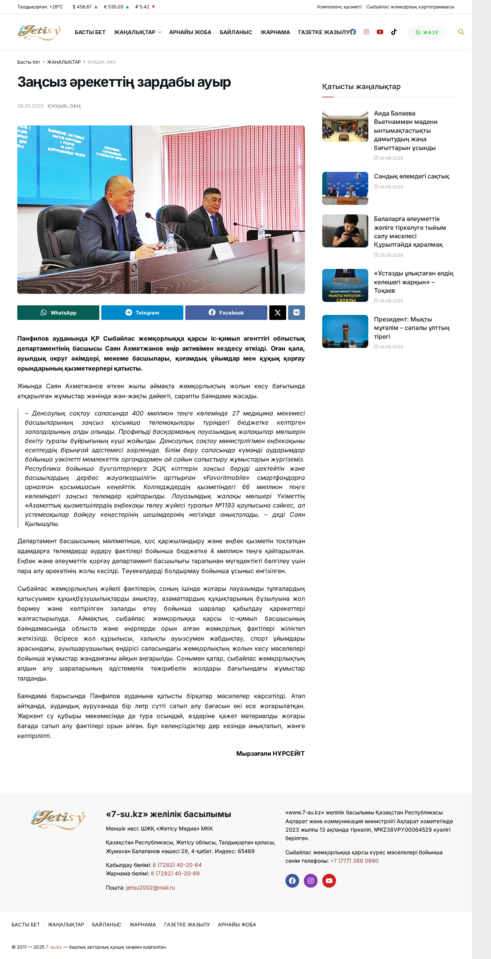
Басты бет (28, 62)
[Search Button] (461, 32)
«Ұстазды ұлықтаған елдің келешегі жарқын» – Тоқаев (413, 281)
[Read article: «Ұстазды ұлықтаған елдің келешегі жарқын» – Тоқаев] (345, 285)
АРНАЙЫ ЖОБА (190, 32)
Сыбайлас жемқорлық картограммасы (410, 7)
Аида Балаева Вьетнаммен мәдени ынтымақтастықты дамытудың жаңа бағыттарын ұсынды (406, 130)
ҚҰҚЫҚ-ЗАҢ (102, 62)
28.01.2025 (30, 106)
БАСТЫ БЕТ (90, 32)
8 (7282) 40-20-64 (177, 865)
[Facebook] (292, 881)
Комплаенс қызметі (339, 7)
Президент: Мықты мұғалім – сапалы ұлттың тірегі (412, 327)
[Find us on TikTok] (394, 32)
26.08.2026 (390, 158)
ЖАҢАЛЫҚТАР (134, 32)
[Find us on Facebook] (353, 32)
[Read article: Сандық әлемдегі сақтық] (345, 188)
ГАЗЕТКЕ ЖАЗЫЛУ (324, 32)
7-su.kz (54, 947)
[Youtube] (329, 881)
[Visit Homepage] (39, 32)
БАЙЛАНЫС (236, 32)
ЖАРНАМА (275, 32)
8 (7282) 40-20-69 (175, 873)
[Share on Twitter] (277, 312)
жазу (430, 32)
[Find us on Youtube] (380, 32)
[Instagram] (311, 881)
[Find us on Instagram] (366, 32)
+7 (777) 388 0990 (354, 860)
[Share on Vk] (296, 312)
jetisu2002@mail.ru (150, 887)
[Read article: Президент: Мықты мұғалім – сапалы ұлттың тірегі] (345, 331)
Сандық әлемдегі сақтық (411, 176)
